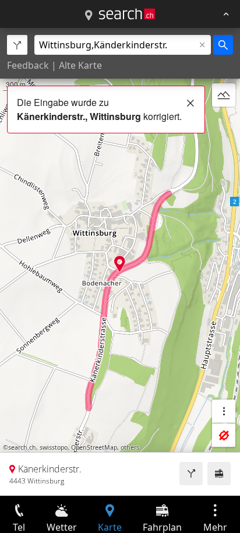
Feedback (28, 65)
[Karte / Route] (88, 16)
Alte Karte (80, 65)
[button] (119, 263)
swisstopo (54, 447)
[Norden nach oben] (223, 123)
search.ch (22, 447)
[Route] (191, 473)
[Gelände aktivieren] (223, 95)
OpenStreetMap (94, 447)
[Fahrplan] (219, 473)
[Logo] (127, 14)
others (130, 447)
